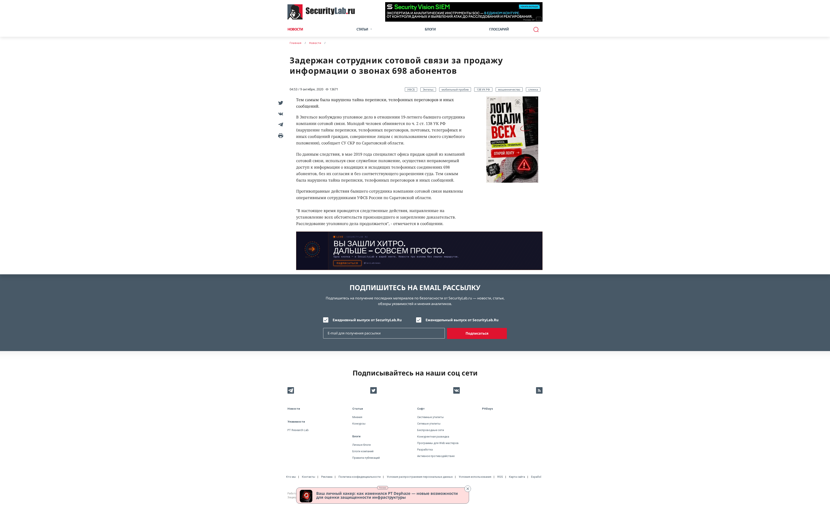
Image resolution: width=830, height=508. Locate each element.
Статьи (357, 408)
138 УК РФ (483, 89)
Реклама (382, 487)
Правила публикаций (366, 457)
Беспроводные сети (430, 430)
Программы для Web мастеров (438, 443)
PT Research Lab (298, 430)
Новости (295, 29)
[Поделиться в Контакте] (280, 113)
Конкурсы (359, 423)
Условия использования (475, 476)
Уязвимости (296, 421)
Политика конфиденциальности (359, 476)
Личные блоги (361, 444)
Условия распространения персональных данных (420, 476)
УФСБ (411, 89)
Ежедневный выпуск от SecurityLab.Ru (367, 320)
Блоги (430, 29)
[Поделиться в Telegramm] (280, 124)
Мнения (357, 417)
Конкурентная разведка (433, 436)
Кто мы (291, 476)
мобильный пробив (455, 89)
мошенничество (509, 89)
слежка (533, 89)
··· (539, 19)
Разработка (425, 449)
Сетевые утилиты (429, 423)
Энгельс (428, 89)
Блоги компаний (363, 451)
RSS (500, 476)
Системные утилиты (430, 417)
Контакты (308, 476)
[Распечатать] (280, 135)
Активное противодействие (436, 456)
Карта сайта (517, 476)
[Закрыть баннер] (467, 489)
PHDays (487, 408)
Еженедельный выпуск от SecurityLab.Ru (462, 320)
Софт (421, 408)
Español (536, 476)
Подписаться (477, 333)
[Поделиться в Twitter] (280, 103)
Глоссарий (499, 29)
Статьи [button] (362, 29)
